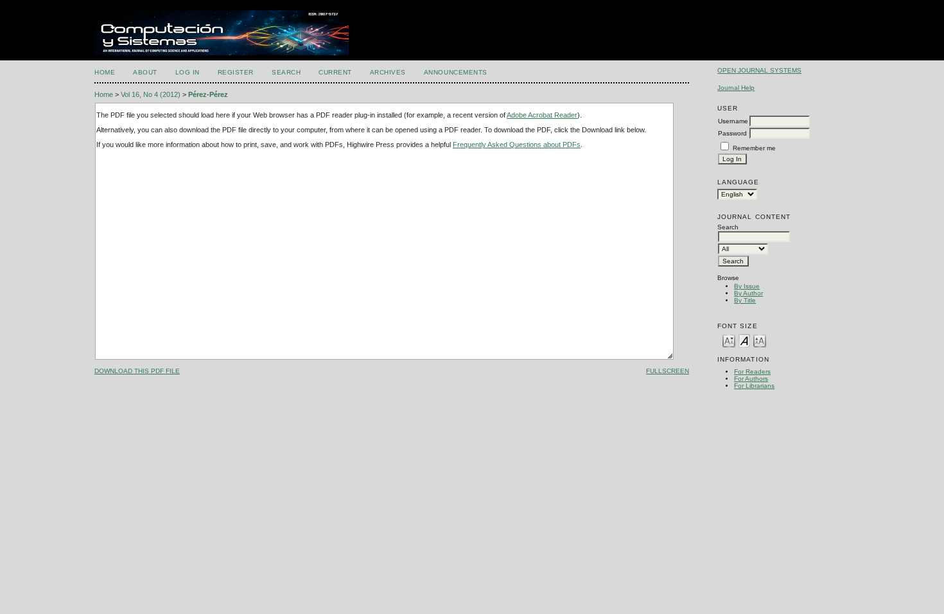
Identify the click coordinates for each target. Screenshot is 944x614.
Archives (388, 72)
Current (335, 72)
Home (104, 72)
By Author (748, 293)
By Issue (747, 286)
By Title (745, 300)
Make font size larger (759, 340)
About (145, 72)
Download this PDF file (137, 370)
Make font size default (744, 340)
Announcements (455, 72)
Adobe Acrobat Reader (542, 115)
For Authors (751, 378)
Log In (187, 72)
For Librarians (754, 385)
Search (286, 72)
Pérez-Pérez (208, 94)
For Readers (752, 371)
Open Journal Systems (759, 70)
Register (236, 72)
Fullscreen (667, 370)
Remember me (754, 148)
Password (732, 133)
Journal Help (736, 87)
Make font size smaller (728, 340)
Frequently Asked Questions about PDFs (517, 144)
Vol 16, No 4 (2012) (150, 94)
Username (733, 121)
